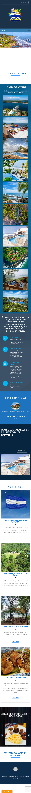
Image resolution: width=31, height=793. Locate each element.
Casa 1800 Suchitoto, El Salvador (15, 628)
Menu (3, 30)
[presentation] (29, 737)
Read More (15, 539)
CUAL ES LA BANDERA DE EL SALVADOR (16, 523)
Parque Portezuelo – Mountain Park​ (16, 576)
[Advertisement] (15, 62)
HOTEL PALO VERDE (15, 417)
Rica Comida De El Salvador (15, 680)
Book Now (22, 453)
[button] (2, 40)
